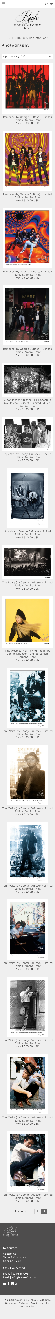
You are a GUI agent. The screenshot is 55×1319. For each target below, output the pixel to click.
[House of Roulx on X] (16, 1284)
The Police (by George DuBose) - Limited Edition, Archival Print (27, 584)
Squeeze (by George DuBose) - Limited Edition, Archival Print (27, 456)
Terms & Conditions (14, 1257)
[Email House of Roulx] (4, 1284)
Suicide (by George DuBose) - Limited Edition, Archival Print (27, 533)
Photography (24, 38)
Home (10, 38)
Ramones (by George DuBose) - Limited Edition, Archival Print (27, 119)
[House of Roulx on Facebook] (8, 1284)
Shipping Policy (12, 1260)
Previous (20, 1211)
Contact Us (9, 1253)
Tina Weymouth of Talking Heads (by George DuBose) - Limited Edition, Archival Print (27, 653)
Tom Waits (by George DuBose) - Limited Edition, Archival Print (27, 733)
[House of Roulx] (27, 19)
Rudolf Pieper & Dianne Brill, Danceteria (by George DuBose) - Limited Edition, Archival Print (27, 403)
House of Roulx (20, 1300)
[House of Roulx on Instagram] (12, 1284)
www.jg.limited (27, 1306)
